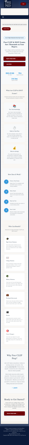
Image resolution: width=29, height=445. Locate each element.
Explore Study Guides (11, 58)
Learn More (9, 64)
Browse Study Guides (12, 413)
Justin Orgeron (15, 435)
